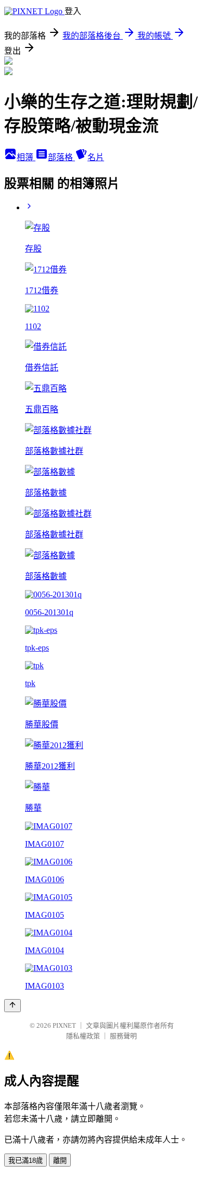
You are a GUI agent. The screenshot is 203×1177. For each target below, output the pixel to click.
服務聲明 (123, 1036)
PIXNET (64, 1025)
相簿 (26, 157)
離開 (60, 1160)
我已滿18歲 (25, 1160)
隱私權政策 (83, 1036)
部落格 (61, 157)
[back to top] (12, 1005)
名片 (95, 157)
